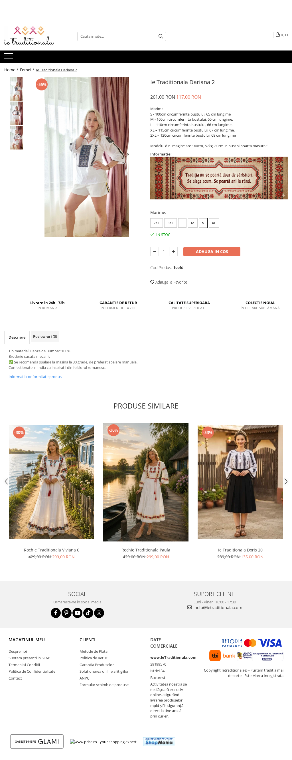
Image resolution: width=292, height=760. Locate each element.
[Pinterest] (67, 613)
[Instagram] (99, 613)
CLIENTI (88, 639)
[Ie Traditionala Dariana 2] (86, 157)
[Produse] (9, 57)
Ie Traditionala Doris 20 (240, 550)
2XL (156, 222)
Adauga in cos (212, 251)
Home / (11, 69)
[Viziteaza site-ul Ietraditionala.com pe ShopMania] (159, 741)
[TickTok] (88, 613)
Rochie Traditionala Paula (145, 550)
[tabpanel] (86, 157)
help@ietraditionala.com (217, 607)
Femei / (27, 69)
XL (214, 222)
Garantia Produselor (97, 664)
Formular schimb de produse (104, 684)
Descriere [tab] (17, 337)
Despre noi (18, 651)
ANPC (84, 678)
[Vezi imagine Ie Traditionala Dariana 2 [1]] (16, 113)
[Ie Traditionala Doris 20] (240, 482)
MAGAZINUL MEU (27, 639)
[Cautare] (161, 36)
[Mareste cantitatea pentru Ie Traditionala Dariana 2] (173, 251)
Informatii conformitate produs (35, 376)
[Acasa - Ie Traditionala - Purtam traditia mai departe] (32, 36)
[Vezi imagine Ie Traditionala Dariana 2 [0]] (16, 89)
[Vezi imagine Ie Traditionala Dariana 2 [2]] (16, 137)
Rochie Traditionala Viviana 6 (51, 550)
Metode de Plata (94, 651)
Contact (15, 678)
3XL (170, 222)
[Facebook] (56, 613)
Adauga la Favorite (170, 282)
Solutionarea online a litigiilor (104, 671)
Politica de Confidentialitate (32, 671)
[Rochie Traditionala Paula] (146, 482)
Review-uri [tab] (45, 336)
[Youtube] (77, 613)
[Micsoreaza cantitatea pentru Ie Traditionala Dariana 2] (154, 251)
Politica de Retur (93, 657)
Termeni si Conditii (24, 664)
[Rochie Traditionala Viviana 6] (51, 482)
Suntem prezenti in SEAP (29, 657)
